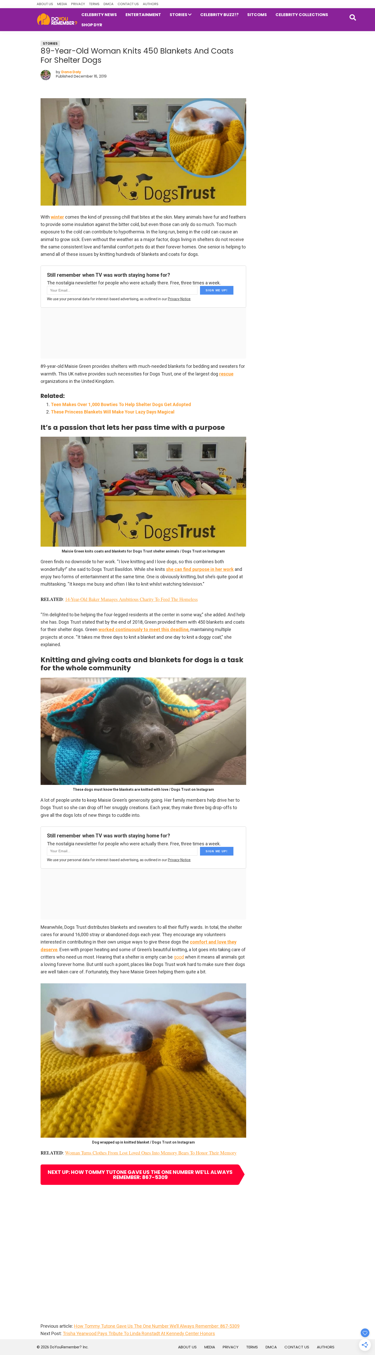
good (179, 957)
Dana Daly (71, 71)
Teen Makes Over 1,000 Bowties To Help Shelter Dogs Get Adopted (121, 404)
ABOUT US (45, 4)
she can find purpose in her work (200, 569)
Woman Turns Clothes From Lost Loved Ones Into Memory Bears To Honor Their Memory (150, 1152)
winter (57, 217)
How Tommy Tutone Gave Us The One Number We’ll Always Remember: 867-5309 (157, 1326)
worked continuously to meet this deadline (143, 629)
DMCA (109, 4)
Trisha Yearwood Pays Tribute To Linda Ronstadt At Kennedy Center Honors (139, 1333)
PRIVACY (78, 4)
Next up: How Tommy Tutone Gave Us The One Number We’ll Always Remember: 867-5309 (140, 1175)
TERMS (94, 4)
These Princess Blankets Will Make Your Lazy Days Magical (112, 412)
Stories (50, 43)
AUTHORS (150, 4)
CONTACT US (128, 4)
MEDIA (62, 4)
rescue (226, 374)
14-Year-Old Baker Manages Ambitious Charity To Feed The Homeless (131, 599)
